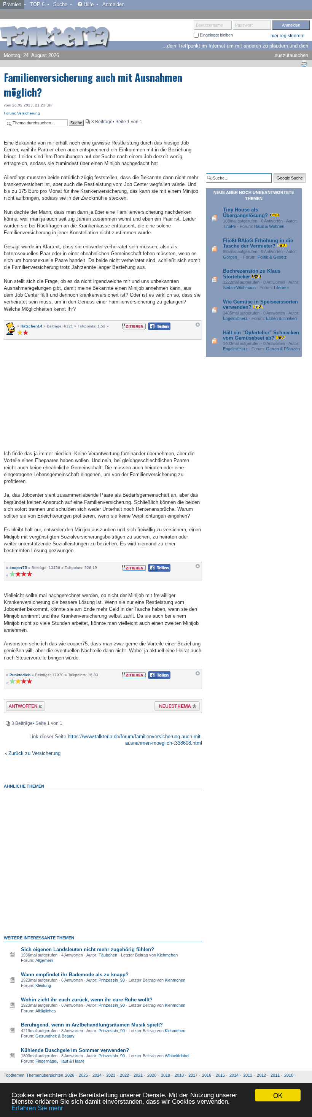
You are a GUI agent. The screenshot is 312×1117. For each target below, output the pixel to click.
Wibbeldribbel (177, 1055)
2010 (288, 1075)
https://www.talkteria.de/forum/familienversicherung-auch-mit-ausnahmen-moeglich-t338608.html (135, 740)
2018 (179, 1075)
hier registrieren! (287, 35)
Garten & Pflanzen (283, 348)
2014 (234, 1075)
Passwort (244, 25)
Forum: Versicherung (22, 113)
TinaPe (229, 226)
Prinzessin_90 (112, 980)
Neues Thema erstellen (174, 707)
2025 (83, 1075)
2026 (69, 1075)
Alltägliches (45, 1011)
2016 (206, 1075)
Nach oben (198, 326)
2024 (97, 1075)
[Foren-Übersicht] (55, 37)
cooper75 (18, 568)
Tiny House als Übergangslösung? (245, 212)
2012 (261, 1075)
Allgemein (44, 960)
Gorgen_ (231, 257)
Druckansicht (304, 63)
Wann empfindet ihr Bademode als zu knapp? (75, 974)
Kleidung (43, 985)
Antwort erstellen (20, 707)
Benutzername (209, 25)
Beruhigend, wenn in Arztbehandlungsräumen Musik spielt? (92, 1025)
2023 (110, 1075)
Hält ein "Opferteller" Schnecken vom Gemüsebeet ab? (261, 335)
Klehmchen (167, 955)
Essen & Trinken (281, 318)
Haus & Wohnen (269, 226)
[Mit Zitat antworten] (133, 326)
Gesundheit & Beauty (55, 1036)
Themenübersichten (44, 1075)
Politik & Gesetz (272, 257)
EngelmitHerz (235, 318)
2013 (247, 1075)
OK (277, 1095)
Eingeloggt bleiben (216, 35)
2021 (138, 1075)
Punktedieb (20, 675)
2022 (124, 1075)
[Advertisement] (103, 394)
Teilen (153, 328)
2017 (192, 1075)
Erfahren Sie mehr (37, 1108)
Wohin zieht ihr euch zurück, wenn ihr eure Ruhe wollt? (87, 1000)
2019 (165, 1075)
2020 (151, 1075)
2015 (220, 1075)
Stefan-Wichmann (239, 287)
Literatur (281, 287)
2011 (275, 1075)
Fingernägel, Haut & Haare (59, 1061)
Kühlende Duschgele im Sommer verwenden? (75, 1050)
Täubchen (108, 955)
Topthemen (14, 1075)
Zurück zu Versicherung (34, 753)
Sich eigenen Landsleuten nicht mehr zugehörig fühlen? (87, 949)
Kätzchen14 (31, 326)
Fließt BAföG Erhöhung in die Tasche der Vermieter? (258, 243)
